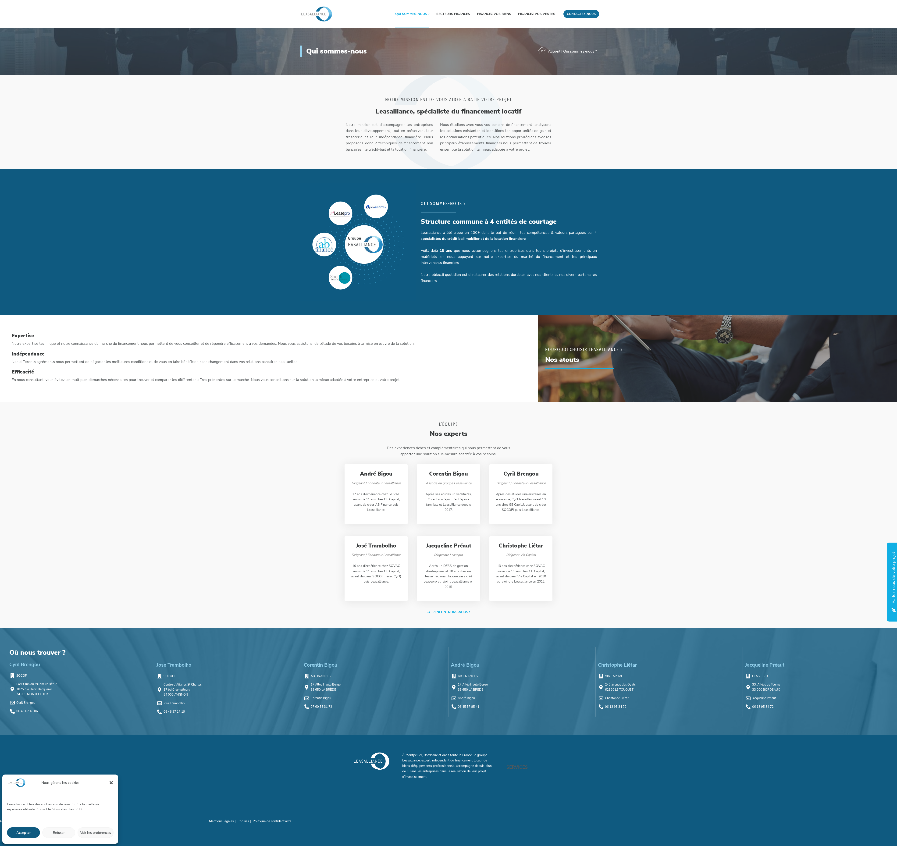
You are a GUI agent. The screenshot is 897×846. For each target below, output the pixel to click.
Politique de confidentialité (272, 821)
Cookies (244, 821)
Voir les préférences (95, 832)
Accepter (23, 832)
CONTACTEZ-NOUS (581, 14)
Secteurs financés (453, 14)
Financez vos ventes (536, 14)
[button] (111, 782)
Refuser (59, 832)
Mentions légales (222, 821)
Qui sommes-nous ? (412, 14)
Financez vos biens (494, 14)
